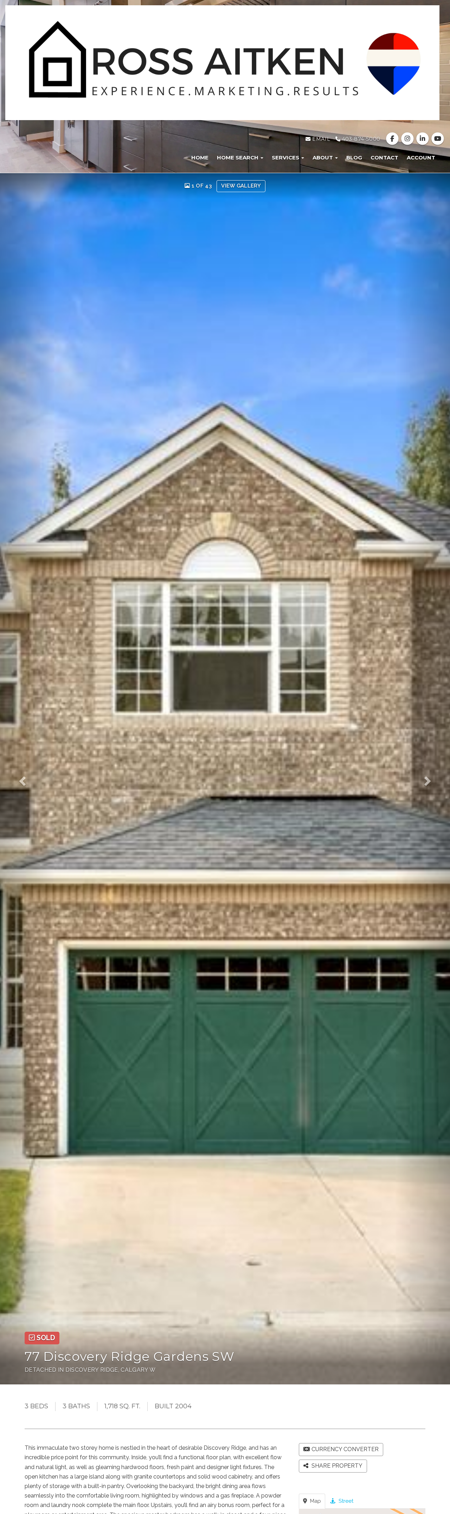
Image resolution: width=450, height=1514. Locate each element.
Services (286, 157)
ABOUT (323, 157)
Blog (354, 157)
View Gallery (241, 186)
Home (199, 157)
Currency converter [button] (345, 1449)
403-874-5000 (360, 139)
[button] (27, 778)
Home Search (238, 157)
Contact (384, 157)
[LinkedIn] (423, 139)
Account (421, 157)
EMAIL (320, 139)
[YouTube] (438, 139)
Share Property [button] (336, 1465)
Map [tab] (315, 1501)
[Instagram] (408, 139)
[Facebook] (392, 139)
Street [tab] (345, 1501)
